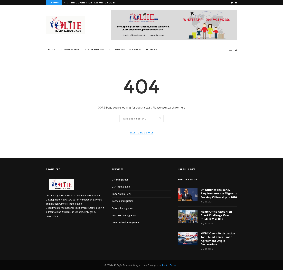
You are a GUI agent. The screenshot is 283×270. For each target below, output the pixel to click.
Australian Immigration (124, 215)
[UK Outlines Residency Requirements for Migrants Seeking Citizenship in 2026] (188, 194)
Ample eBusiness (170, 265)
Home (51, 49)
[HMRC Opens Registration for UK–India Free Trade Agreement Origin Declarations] (188, 238)
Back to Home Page (141, 132)
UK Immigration (70, 49)
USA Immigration (121, 186)
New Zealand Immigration (126, 222)
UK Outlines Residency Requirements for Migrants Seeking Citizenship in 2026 (219, 193)
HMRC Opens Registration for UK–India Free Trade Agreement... (110, 2)
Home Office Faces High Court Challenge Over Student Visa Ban (216, 215)
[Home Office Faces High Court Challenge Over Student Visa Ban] (188, 216)
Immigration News (126, 49)
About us (151, 49)
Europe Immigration (97, 49)
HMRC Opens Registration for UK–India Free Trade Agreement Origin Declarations (218, 239)
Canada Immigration (122, 200)
